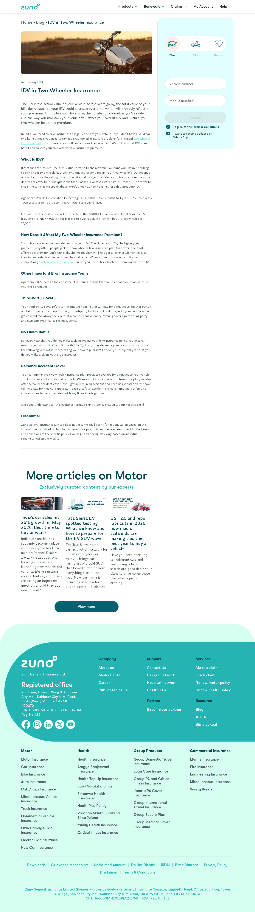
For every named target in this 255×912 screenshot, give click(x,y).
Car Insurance (33, 767)
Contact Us (156, 667)
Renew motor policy (213, 682)
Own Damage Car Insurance (36, 830)
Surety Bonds (201, 789)
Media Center (110, 675)
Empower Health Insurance (91, 796)
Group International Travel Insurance (150, 805)
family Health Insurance (97, 825)
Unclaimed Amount (110, 865)
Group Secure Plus (149, 814)
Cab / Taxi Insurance (38, 789)
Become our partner (164, 709)
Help (223, 6)
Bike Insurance (33, 774)
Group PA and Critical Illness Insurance (152, 781)
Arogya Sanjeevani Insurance (93, 769)
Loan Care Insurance (151, 771)
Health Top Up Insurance (97, 779)
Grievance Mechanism (69, 865)
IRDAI (165, 865)
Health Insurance (91, 759)
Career (104, 682)
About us (106, 667)
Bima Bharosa (186, 865)
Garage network (161, 675)
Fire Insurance (202, 767)
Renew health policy (213, 690)
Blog (40, 22)
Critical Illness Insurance (97, 832)
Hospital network (162, 682)
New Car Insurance (37, 847)
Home (26, 22)
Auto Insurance (33, 782)
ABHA (201, 716)
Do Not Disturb (143, 865)
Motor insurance (34, 759)
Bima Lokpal (206, 724)
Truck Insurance (34, 809)
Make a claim (207, 667)
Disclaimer (109, 872)
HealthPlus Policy (91, 806)
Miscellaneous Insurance (210, 782)
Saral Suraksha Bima (94, 786)
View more (86, 607)
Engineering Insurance (208, 774)
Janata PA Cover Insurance (148, 793)
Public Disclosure (113, 690)
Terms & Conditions (139, 872)
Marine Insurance (204, 759)
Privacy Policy (215, 865)
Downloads (36, 865)
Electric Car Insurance (39, 840)
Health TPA (157, 690)
